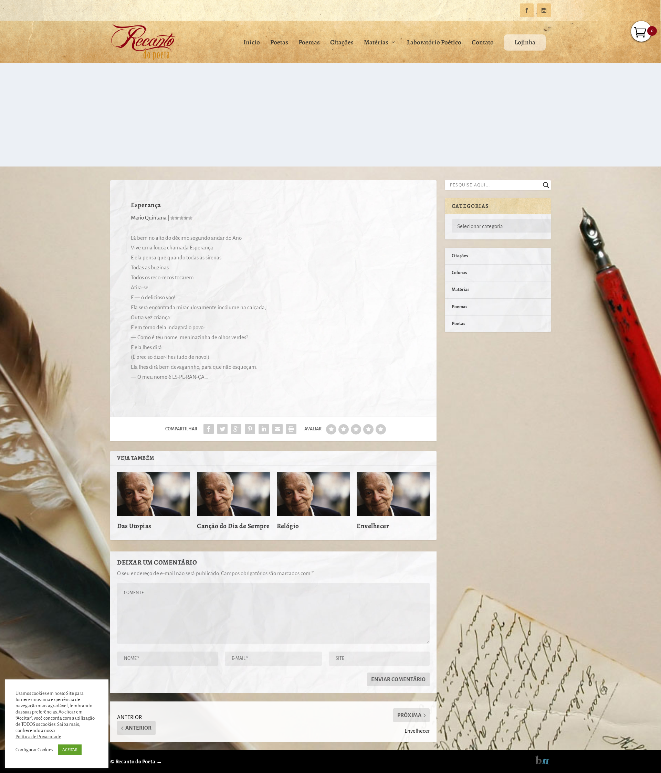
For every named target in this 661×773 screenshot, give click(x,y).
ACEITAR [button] (69, 750)
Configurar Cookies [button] (34, 749)
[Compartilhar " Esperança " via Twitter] (222, 429)
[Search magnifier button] (546, 185)
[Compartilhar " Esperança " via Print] (291, 429)
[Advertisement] (330, 115)
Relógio (288, 526)
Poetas (279, 43)
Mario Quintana (149, 218)
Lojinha (524, 42)
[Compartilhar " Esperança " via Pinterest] (250, 429)
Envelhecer (373, 526)
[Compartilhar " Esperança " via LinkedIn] (264, 429)
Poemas (309, 43)
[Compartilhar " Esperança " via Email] (277, 429)
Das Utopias (134, 526)
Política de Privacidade (38, 736)
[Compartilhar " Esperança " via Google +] (236, 429)
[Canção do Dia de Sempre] (233, 494)
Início (251, 43)
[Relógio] (313, 494)
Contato (483, 43)
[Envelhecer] (393, 494)
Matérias (376, 43)
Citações (342, 43)
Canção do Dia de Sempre (233, 526)
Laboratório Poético (434, 43)
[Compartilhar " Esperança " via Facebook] (209, 429)
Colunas (459, 272)
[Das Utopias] (153, 494)
